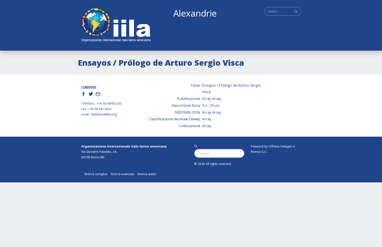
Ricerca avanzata (122, 174)
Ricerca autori (147, 174)
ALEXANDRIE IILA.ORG (116, 25)
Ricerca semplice (95, 174)
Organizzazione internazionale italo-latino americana (124, 146)
